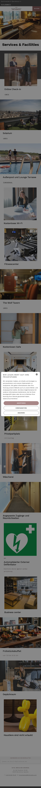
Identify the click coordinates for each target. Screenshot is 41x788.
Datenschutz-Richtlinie (10, 399)
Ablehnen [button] (21, 413)
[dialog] (20, 394)
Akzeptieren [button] (21, 403)
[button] (21, 408)
